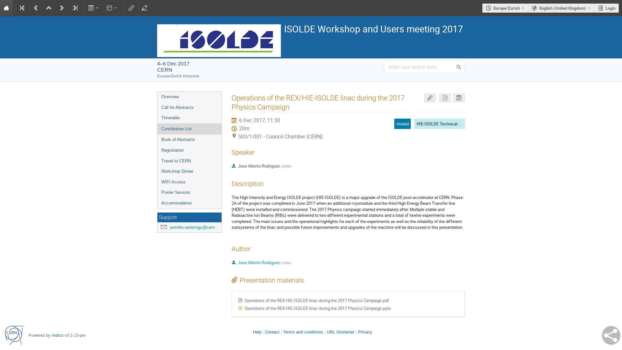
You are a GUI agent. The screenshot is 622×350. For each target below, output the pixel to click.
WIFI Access (173, 182)
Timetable (170, 117)
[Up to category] (48, 8)
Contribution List (176, 128)
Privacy (365, 332)
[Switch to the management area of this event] (144, 8)
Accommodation (176, 203)
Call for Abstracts (177, 107)
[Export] (94, 8)
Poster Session (175, 192)
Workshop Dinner (177, 171)
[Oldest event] (23, 8)
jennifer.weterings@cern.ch (195, 227)
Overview (170, 96)
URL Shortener (340, 332)
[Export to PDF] (445, 98)
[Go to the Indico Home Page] (6, 8)
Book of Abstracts (178, 139)
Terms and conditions (303, 332)
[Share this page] (611, 335)
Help (257, 332)
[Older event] (35, 8)
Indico (57, 335)
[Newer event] (61, 8)
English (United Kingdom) (562, 8)
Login (610, 8)
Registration (172, 150)
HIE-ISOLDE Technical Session (445, 124)
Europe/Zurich (506, 8)
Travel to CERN (176, 160)
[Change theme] (112, 8)
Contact (272, 332)
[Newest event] (74, 8)
